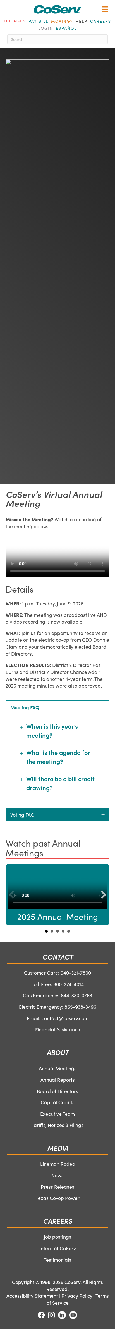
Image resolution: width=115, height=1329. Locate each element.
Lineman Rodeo (57, 1163)
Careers (100, 21)
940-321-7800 (76, 972)
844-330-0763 (76, 995)
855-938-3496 (80, 1006)
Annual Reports (57, 1079)
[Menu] (105, 13)
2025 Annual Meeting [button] (46, 931)
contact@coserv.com (65, 1018)
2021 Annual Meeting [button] (68, 931)
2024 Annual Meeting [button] (52, 931)
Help (81, 21)
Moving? (62, 21)
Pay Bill (38, 21)
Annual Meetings (57, 1068)
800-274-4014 (68, 983)
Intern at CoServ (57, 1248)
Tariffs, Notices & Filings (57, 1124)
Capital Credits (58, 1102)
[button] (57, 707)
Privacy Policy (76, 1295)
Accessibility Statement (32, 1295)
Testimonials (57, 1259)
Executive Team (57, 1113)
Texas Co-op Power (58, 1197)
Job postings (57, 1236)
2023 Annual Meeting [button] (57, 931)
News (57, 1175)
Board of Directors (57, 1091)
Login (46, 28)
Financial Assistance (57, 1029)
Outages (15, 20)
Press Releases (57, 1186)
